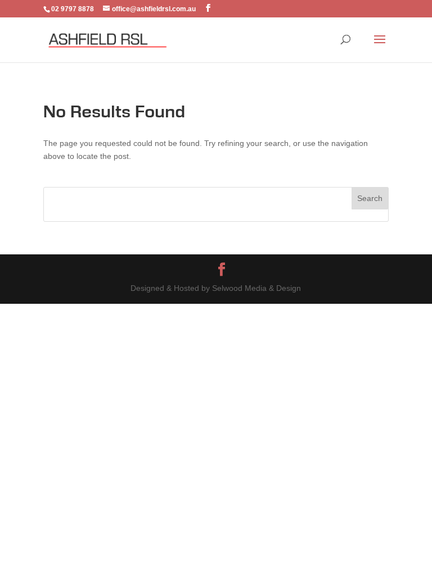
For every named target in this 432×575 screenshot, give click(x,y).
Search (369, 198)
